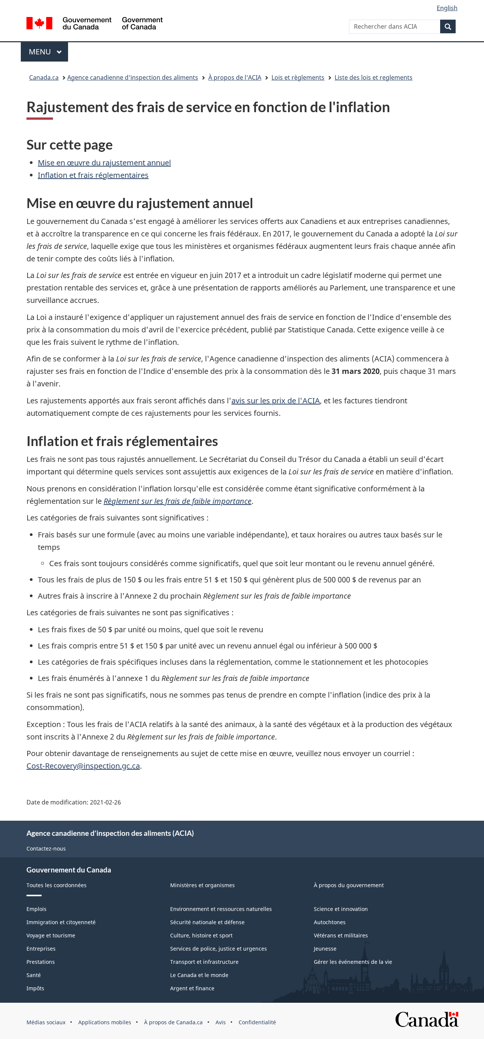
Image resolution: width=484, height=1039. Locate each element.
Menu (48, 51)
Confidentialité (257, 1022)
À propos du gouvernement (349, 885)
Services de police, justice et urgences (218, 948)
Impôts (35, 988)
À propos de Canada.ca (173, 1022)
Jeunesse (325, 948)
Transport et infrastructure (204, 961)
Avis (221, 1022)
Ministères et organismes (202, 885)
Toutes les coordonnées (56, 885)
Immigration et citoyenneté (61, 922)
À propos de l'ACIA (234, 77)
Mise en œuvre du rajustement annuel (104, 162)
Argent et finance (192, 988)
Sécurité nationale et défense (207, 922)
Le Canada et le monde (199, 975)
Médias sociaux (45, 1022)
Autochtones (330, 922)
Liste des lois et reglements (374, 77)
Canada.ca (44, 77)
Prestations (40, 961)
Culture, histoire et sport (201, 935)
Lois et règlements (297, 77)
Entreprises (41, 948)
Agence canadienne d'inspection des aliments (132, 77)
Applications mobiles (104, 1022)
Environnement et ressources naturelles (221, 908)
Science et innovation (341, 908)
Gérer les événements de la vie (353, 961)
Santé (33, 975)
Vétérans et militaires (341, 935)
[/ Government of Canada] (94, 24)
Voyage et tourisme (50, 935)
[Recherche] (448, 26)
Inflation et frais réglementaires (93, 175)
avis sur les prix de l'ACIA (275, 400)
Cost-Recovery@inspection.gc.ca (83, 766)
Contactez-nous (46, 848)
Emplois (36, 908)
